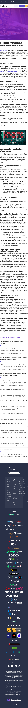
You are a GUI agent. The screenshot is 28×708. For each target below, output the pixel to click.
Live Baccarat (15, 505)
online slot (11, 327)
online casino (3, 50)
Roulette (9, 492)
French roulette (5, 114)
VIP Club (21, 485)
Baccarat (9, 496)
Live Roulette (15, 497)
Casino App (22, 487)
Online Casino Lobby (8, 483)
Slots (8, 486)
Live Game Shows (14, 493)
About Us (21, 481)
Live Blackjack (15, 501)
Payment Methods (21, 490)
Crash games (8, 499)
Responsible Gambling (22, 494)
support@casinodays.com (15, 695)
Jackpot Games (9, 489)
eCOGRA (2, 263)
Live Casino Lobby (14, 484)
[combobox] (14, 469)
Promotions (22, 483)
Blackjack (9, 494)
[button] (14, 343)
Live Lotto (14, 489)
